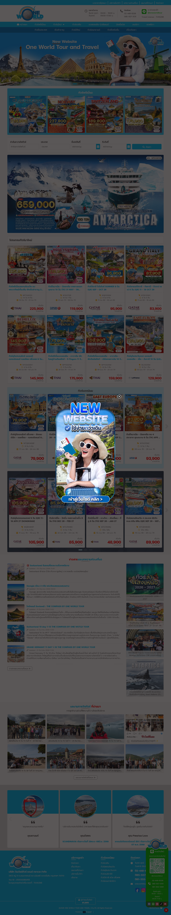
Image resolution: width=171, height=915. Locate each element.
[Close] (119, 402)
